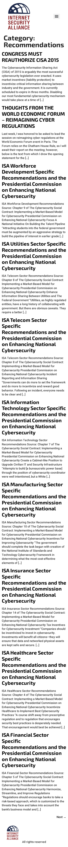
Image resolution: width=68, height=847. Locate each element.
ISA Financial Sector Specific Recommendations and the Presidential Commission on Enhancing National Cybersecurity (34, 750)
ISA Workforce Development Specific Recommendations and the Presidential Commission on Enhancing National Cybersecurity (34, 181)
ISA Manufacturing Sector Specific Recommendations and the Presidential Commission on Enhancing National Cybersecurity (34, 499)
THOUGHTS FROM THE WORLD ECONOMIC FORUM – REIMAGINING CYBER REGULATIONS (33, 117)
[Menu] (56, 16)
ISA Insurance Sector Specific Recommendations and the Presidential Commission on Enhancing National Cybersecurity (34, 585)
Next (61, 817)
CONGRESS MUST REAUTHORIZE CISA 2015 (30, 57)
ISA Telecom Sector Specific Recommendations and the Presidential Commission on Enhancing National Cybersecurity (34, 335)
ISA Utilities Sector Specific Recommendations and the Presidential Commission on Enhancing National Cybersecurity (34, 256)
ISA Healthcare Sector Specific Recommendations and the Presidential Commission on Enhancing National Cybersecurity (34, 667)
